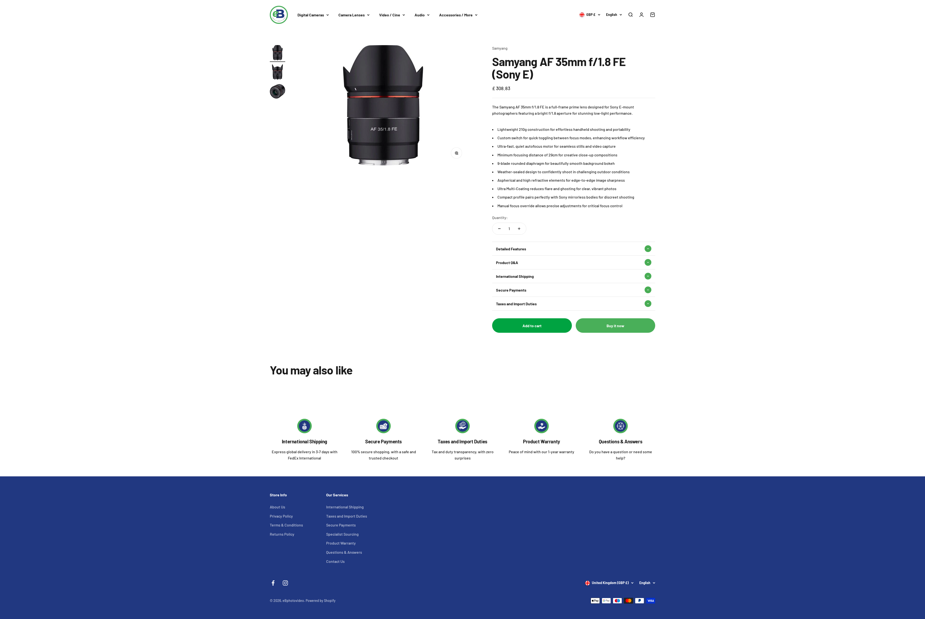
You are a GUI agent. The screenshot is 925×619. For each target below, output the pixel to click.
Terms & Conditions (286, 525)
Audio (420, 15)
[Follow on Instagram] (285, 583)
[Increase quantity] (519, 228)
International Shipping (304, 441)
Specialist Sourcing (342, 534)
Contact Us (335, 561)
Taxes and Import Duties (462, 441)
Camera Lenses (351, 15)
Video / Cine (389, 15)
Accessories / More (456, 15)
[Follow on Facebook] (273, 583)
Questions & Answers (620, 441)
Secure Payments (383, 441)
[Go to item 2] (277, 72)
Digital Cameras (310, 15)
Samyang (500, 48)
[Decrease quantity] (499, 228)
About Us (277, 507)
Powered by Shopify (321, 601)
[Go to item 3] (277, 92)
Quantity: (500, 217)
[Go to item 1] (277, 53)
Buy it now (615, 325)
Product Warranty (541, 441)
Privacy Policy (281, 516)
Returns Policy (282, 534)
